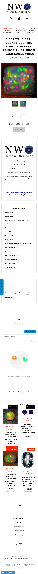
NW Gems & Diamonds (19, 58)
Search (19, 506)
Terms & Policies (19, 526)
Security (19, 522)
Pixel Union (18, 558)
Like (9, 391)
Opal (23, 28)
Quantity (15, 117)
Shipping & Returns (19, 518)
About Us (19, 510)
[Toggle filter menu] (33, 341)
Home (4, 28)
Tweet (14, 391)
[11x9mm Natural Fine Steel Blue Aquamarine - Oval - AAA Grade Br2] (27, 459)
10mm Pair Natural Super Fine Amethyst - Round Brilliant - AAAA (27, 428)
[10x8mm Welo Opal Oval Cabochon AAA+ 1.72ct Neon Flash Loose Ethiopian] (10, 458)
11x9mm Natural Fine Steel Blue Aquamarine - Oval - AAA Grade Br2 (27, 481)
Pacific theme (8, 558)
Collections (14, 28)
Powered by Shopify (27, 558)
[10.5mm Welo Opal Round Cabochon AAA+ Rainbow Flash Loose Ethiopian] (10, 416)
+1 (23, 391)
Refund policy (19, 535)
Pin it (18, 391)
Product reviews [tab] (9, 337)
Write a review (30, 331)
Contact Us (8, 572)
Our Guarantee (19, 514)
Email (28, 391)
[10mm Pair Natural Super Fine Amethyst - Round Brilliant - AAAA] (27, 412)
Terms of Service (19, 531)
